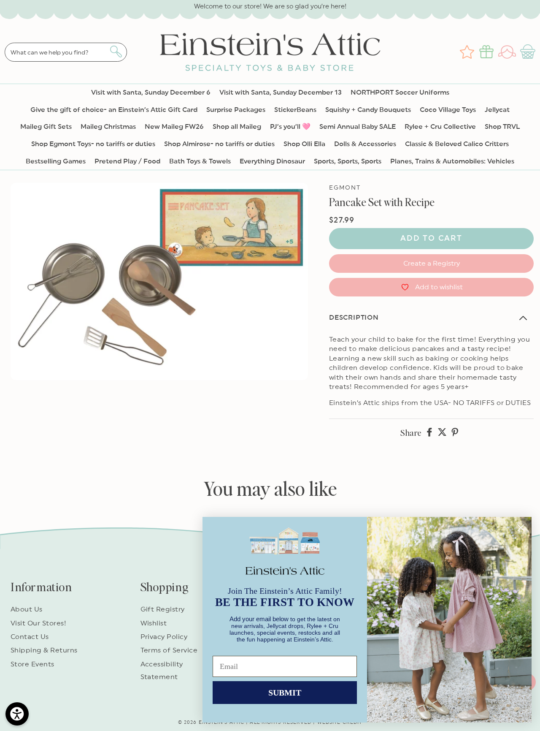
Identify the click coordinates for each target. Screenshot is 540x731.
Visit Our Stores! (38, 623)
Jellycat (497, 110)
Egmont (345, 188)
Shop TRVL (502, 127)
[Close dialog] (520, 527)
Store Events (32, 664)
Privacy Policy (164, 636)
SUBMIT (284, 692)
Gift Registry (162, 609)
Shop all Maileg (237, 127)
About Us (27, 609)
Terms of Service (169, 650)
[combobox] (66, 52)
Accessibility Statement (161, 670)
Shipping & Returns (44, 650)
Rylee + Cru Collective (440, 127)
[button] (528, 52)
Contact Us (30, 636)
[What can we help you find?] (115, 51)
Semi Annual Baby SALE (357, 127)
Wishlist (153, 623)
